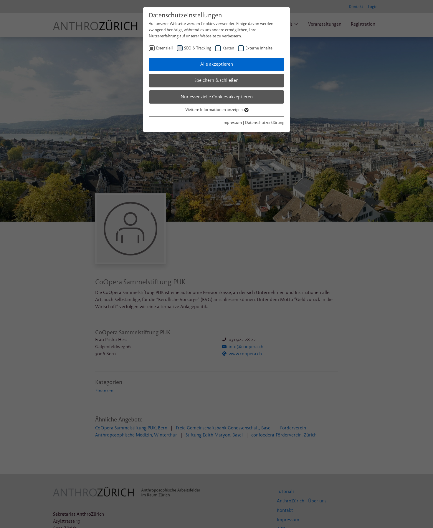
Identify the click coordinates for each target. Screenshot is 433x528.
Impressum (232, 122)
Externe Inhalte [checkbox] (258, 48)
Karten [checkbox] (228, 48)
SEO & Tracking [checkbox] (197, 48)
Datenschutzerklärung (264, 122)
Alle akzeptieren (216, 64)
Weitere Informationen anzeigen (214, 109)
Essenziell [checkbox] (164, 48)
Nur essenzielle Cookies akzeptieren (217, 96)
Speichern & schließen (216, 80)
